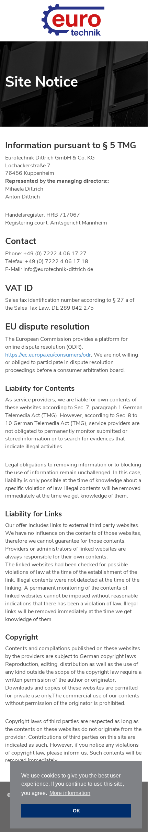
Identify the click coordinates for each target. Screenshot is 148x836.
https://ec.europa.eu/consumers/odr (48, 355)
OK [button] (76, 810)
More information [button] (69, 793)
